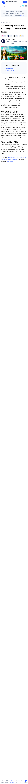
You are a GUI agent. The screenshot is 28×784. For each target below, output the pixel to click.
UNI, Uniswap (17, 125)
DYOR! (22, 15)
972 (6, 6)
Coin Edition (11, 39)
